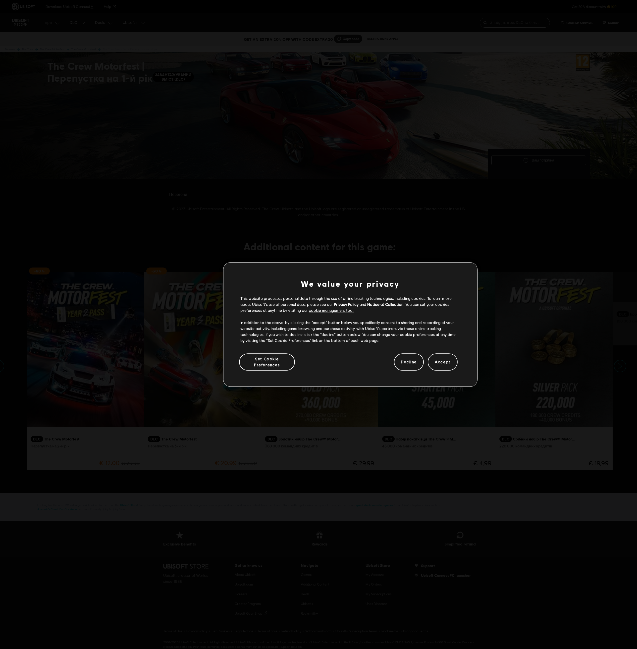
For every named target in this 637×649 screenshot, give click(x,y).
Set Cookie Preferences (267, 361)
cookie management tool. (331, 310)
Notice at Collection (385, 304)
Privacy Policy (346, 304)
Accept (443, 362)
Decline (409, 362)
